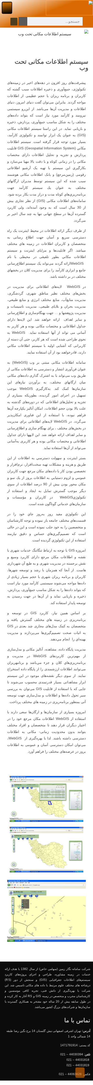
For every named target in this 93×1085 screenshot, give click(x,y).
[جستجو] (23, 21)
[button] (7, 7)
